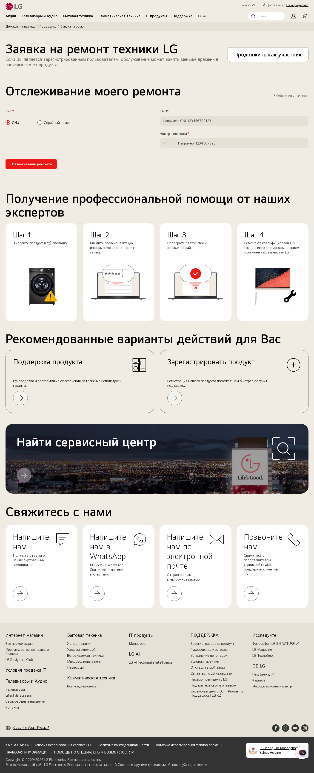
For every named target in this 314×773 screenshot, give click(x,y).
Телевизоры (15, 689)
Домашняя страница (20, 26)
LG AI (202, 16)
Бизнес (246, 5)
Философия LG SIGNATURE (273, 643)
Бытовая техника (78, 16)
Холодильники (78, 643)
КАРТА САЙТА (17, 745)
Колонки (12, 707)
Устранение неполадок (209, 655)
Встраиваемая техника (85, 655)
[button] (266, 16)
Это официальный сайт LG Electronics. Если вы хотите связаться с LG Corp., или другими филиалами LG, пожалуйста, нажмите (106, 764)
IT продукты (156, 16)
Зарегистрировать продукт (212, 643)
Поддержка (182, 16)
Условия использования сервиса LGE (63, 745)
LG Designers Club (19, 659)
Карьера (258, 680)
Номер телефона (181, 133)
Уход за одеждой (81, 649)
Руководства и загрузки (209, 649)
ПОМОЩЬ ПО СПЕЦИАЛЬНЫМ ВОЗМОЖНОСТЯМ (94, 752)
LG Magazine (262, 649)
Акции (11, 16)
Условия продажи (23, 670)
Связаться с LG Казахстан (211, 673)
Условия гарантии (205, 661)
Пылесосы (75, 667)
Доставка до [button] (287, 5)
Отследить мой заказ (208, 667)
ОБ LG (258, 666)
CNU (171, 111)
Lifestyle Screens (19, 695)
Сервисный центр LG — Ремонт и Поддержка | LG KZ (217, 693)
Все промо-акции (19, 643)
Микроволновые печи (84, 661)
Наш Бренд (261, 674)
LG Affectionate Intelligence (150, 662)
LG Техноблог (263, 655)
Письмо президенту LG (209, 679)
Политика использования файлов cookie (186, 745)
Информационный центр (272, 686)
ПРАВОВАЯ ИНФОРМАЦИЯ (27, 752)
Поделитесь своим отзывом (213, 685)
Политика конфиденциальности (123, 745)
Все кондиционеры (82, 686)
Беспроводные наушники (25, 701)
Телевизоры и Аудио (39, 16)
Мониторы (137, 643)
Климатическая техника (119, 16)
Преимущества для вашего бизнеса (27, 651)
